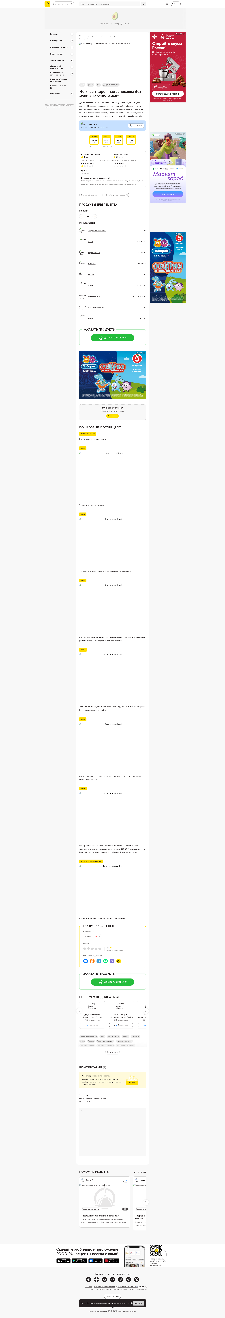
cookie (130, 1303)
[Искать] (143, 4)
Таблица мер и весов (116, 195)
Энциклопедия (57, 60)
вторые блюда (113, 1037)
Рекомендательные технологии (109, 1289)
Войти (132, 1083)
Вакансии (93, 1289)
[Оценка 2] (88, 948)
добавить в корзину (115, 338)
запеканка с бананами (125, 1045)
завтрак (125, 1037)
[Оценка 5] (100, 948)
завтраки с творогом (105, 1045)
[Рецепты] (72, 34)
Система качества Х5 (58, 87)
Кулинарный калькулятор (91, 195)
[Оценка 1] (85, 948)
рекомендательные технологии (113, 1303)
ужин (102, 1037)
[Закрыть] (146, 1287)
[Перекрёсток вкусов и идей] (72, 73)
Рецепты (54, 34)
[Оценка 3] (92, 948)
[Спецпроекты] (72, 40)
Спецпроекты (56, 41)
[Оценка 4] (96, 948)
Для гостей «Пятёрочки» (56, 67)
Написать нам (113, 1296)
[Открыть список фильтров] (137, 3)
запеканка (135, 1037)
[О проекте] (72, 93)
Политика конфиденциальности (104, 1286)
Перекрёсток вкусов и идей (57, 73)
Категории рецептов (128, 1289)
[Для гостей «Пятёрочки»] (72, 67)
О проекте (55, 93)
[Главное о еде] (72, 54)
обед (82, 1041)
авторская (85, 173)
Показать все (112, 1052)
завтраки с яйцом (87, 1045)
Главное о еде (56, 54)
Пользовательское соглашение (128, 1286)
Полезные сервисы (59, 47)
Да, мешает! (112, 416)
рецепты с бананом (124, 1041)
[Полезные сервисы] (72, 47)
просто (91, 1041)
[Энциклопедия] (72, 60)
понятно (138, 1303)
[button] (79, 1011)
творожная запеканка (88, 1037)
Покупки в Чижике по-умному (58, 80)
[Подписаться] (125, 1180)
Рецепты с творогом (105, 1041)
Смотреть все (140, 1172)
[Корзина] (167, 4)
